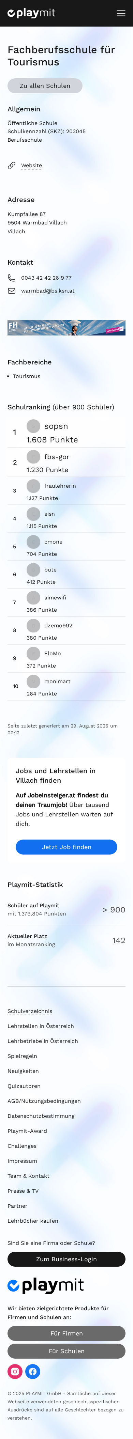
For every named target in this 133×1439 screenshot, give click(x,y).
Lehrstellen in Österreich (41, 1026)
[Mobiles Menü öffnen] (121, 13)
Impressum (22, 1161)
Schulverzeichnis (30, 1011)
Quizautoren (24, 1086)
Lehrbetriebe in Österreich (43, 1041)
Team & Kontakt (28, 1176)
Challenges (22, 1146)
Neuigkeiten (23, 1071)
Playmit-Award (27, 1131)
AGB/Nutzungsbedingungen (44, 1101)
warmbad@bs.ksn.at (48, 290)
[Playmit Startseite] (31, 13)
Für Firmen (66, 1333)
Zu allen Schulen (45, 85)
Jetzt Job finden (66, 846)
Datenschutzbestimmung (41, 1116)
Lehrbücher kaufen (33, 1221)
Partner (18, 1206)
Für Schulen (67, 1351)
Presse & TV (23, 1191)
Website (31, 165)
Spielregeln (22, 1056)
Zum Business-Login (66, 1259)
